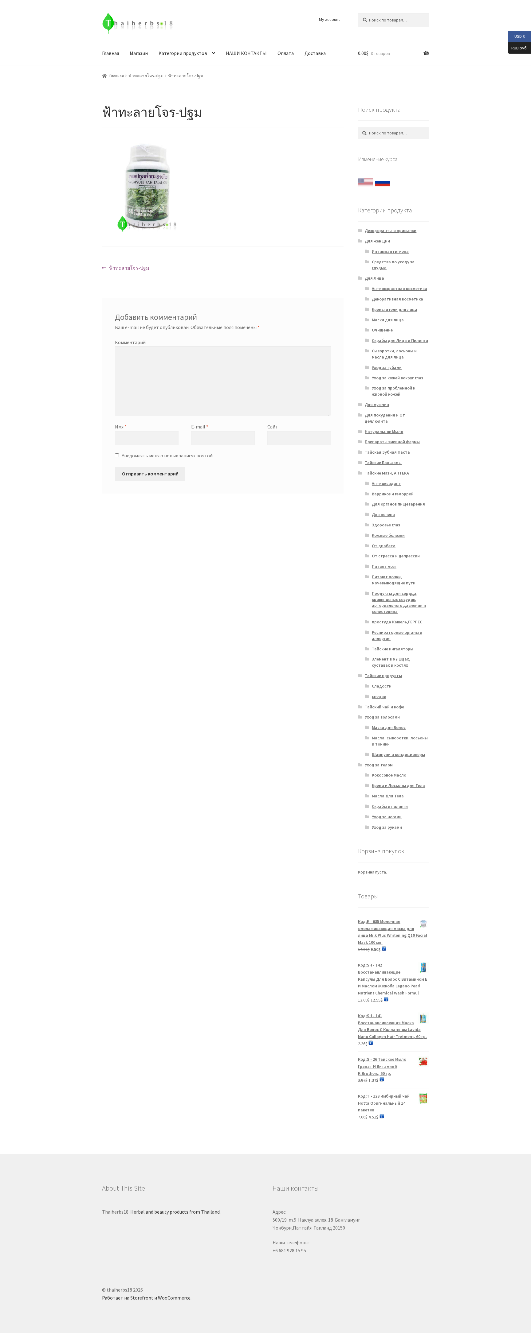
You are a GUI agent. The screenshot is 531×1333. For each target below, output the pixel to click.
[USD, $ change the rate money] (365, 181)
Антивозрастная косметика (399, 288)
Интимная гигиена (390, 251)
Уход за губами (387, 367)
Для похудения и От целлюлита (385, 418)
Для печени (383, 514)
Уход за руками (387, 827)
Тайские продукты (383, 675)
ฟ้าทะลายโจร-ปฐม (145, 76)
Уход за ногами (387, 817)
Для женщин (377, 241)
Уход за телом (379, 765)
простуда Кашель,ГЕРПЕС (397, 622)
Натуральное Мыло (384, 431)
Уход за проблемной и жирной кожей (393, 391)
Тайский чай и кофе (384, 707)
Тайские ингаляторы (392, 649)
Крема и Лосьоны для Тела (398, 785)
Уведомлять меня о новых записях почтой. (168, 455)
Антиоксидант (386, 483)
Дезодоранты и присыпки (390, 230)
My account (329, 19)
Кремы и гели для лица (394, 309)
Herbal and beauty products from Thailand (175, 1212)
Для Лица (374, 278)
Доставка (315, 53)
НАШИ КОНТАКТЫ (246, 53)
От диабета (383, 545)
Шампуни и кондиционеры (398, 754)
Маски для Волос (389, 727)
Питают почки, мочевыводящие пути (393, 580)
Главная (110, 53)
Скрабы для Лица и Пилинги (400, 340)
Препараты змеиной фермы (392, 441)
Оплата (285, 53)
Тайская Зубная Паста (387, 452)
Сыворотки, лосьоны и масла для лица (394, 354)
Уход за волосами (382, 717)
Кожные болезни (388, 535)
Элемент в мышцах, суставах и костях (391, 662)
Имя (121, 427)
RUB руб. (518, 47)
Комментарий (130, 342)
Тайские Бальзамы (383, 462)
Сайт (272, 427)
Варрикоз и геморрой (393, 494)
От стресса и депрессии (396, 556)
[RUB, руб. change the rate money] (382, 181)
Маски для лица (388, 320)
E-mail (199, 427)
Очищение (382, 330)
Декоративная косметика (397, 299)
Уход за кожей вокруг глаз (397, 378)
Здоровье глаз (386, 525)
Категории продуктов (183, 53)
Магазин (139, 53)
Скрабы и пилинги (390, 806)
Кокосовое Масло (389, 775)
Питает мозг (384, 566)
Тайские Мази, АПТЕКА (387, 473)
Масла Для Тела (388, 796)
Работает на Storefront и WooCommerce (146, 1298)
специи (379, 696)
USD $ (516, 36)
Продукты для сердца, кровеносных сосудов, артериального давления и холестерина (399, 602)
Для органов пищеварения (398, 504)
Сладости (381, 686)
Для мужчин (377, 404)
